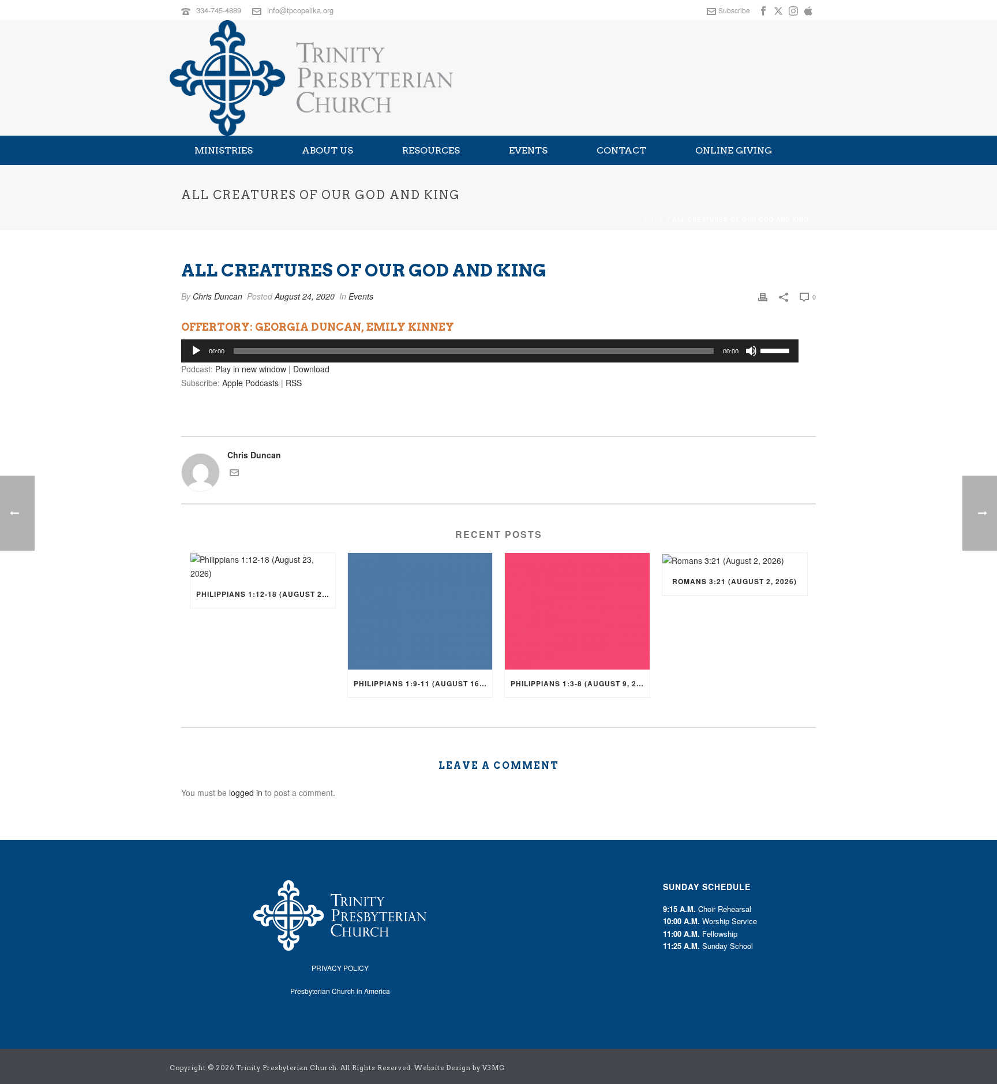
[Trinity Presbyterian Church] (311, 78)
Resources (431, 150)
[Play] (196, 351)
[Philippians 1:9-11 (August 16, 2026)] (420, 611)
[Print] (762, 296)
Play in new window (250, 369)
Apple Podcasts (250, 382)
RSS (294, 382)
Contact (621, 150)
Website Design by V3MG (459, 1068)
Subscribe (734, 10)
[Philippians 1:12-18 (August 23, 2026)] (262, 566)
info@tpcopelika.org (300, 10)
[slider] (776, 349)
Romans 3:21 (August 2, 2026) (734, 581)
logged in (246, 792)
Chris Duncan (217, 296)
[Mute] (751, 351)
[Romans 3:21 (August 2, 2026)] (734, 560)
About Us (327, 150)
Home (654, 219)
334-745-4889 (218, 10)
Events (528, 150)
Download (311, 369)
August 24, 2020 (305, 296)
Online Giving (733, 150)
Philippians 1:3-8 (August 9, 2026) (580, 683)
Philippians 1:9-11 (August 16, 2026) (423, 683)
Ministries (223, 150)
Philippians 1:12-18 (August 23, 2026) (265, 594)
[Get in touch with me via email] (234, 474)
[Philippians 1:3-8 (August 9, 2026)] (577, 611)
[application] (490, 350)
